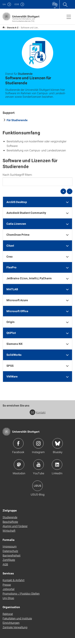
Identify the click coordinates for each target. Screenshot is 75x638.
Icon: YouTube (38, 464)
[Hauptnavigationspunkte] (68, 16)
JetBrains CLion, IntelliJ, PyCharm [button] (29, 278)
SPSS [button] (10, 365)
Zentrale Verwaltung (15, 627)
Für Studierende (17, 120)
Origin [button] (10, 322)
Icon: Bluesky (57, 443)
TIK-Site (4, 27)
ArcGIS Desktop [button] (16, 202)
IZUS (16, 4)
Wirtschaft (9, 530)
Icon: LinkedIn (57, 464)
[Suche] (65, 4)
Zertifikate (9, 560)
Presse (7, 584)
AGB (5, 564)
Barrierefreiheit (11, 555)
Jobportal (8, 589)
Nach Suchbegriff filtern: (17, 174)
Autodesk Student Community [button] (26, 212)
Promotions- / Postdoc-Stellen (21, 593)
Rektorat (8, 614)
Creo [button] (9, 256)
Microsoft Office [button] (17, 311)
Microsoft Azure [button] (17, 300)
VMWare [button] (12, 376)
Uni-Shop (8, 598)
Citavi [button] (10, 245)
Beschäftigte (10, 521)
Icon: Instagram (38, 443)
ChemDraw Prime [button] (17, 234)
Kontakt (41, 412)
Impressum (10, 546)
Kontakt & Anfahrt (13, 580)
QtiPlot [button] (11, 333)
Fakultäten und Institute (17, 618)
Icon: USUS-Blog (37, 486)
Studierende (10, 517)
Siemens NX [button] (14, 344)
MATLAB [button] (12, 289)
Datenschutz (10, 551)
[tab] (37, 202)
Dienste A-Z (12, 27)
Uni (4, 4)
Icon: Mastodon (19, 464)
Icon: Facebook (18, 443)
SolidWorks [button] (14, 354)
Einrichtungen (11, 622)
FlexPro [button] (11, 267)
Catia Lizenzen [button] (16, 223)
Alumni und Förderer (15, 526)
